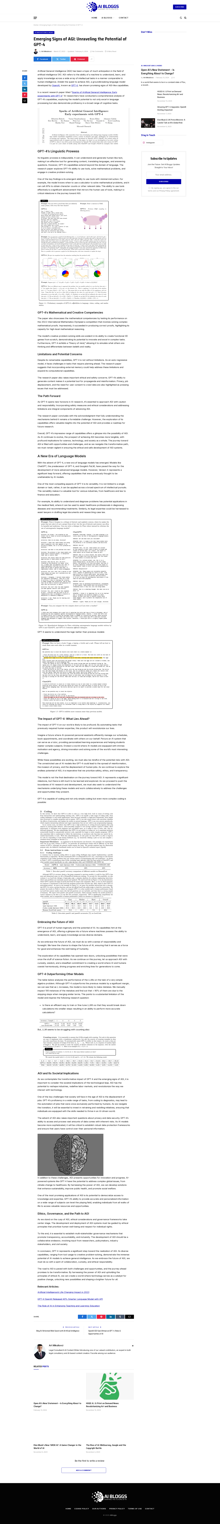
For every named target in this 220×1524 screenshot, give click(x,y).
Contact (123, 18)
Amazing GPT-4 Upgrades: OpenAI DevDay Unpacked (171, 108)
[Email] (24, 100)
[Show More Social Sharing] (91, 59)
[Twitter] (24, 83)
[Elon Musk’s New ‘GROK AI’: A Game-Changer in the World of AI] (57, 1428)
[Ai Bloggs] (103, 7)
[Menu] (35, 18)
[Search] (185, 18)
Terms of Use (135, 1509)
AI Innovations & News (44, 32)
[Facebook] (24, 77)
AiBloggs (113, 1515)
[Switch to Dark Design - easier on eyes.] (181, 18)
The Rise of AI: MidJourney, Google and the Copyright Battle (106, 1447)
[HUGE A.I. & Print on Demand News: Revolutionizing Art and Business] (110, 1386)
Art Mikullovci (46, 51)
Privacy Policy (164, 191)
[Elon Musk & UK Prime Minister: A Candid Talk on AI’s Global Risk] (148, 123)
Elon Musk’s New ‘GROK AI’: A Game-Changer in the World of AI (57, 1447)
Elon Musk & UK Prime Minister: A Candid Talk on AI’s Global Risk (171, 121)
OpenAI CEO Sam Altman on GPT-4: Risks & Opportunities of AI (104, 1332)
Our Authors (99, 1509)
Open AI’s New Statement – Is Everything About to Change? (57, 1405)
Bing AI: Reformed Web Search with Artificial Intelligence (57, 1330)
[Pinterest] (24, 94)
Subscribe (179, 7)
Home (94, 18)
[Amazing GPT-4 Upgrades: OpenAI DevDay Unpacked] (148, 110)
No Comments (97, 51)
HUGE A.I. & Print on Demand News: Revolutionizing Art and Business (102, 1405)
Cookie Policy (81, 1509)
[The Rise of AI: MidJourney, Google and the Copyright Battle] (110, 1428)
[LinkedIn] (24, 89)
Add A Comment (84, 1470)
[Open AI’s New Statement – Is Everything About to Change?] (57, 1386)
